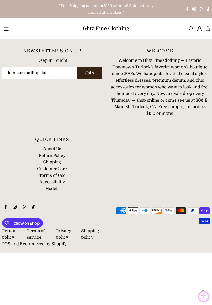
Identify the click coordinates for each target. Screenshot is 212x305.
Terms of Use (52, 175)
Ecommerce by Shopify (43, 244)
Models (52, 188)
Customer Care (52, 168)
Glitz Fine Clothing (106, 29)
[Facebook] (187, 9)
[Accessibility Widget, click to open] (203, 296)
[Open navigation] (39, 28)
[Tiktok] (208, 9)
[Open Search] (191, 28)
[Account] (199, 28)
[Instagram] (194, 9)
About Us (52, 149)
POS (6, 244)
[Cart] (208, 28)
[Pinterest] (201, 9)
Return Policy (52, 155)
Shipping (52, 162)
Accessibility (52, 182)
